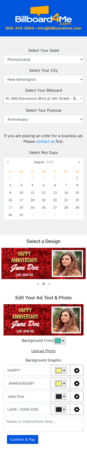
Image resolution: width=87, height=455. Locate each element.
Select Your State (43, 50)
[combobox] (43, 99)
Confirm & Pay (22, 439)
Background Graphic (43, 360)
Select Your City (43, 70)
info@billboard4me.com (59, 28)
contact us (46, 141)
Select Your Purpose (43, 110)
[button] (38, 283)
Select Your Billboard (43, 90)
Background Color (38, 340)
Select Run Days (43, 152)
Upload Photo (43, 351)
